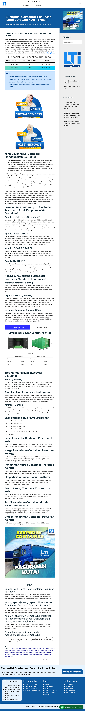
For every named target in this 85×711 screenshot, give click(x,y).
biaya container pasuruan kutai (17, 648)
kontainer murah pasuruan (34, 654)
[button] (79, 4)
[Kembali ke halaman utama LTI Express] (10, 4)
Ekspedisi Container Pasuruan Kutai (29, 56)
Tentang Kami (25, 5)
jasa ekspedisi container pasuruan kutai (37, 652)
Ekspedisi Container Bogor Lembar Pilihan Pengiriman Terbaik (72, 123)
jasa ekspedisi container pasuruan (15, 652)
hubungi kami (50, 53)
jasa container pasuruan (45, 650)
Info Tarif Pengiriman (37, 1)
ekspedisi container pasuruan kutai (27, 650)
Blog (29, 1)
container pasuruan (42, 648)
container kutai (31, 648)
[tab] (17, 327)
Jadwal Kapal (39, 5)
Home (23, 1)
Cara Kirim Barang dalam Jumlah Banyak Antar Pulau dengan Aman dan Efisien (72, 115)
